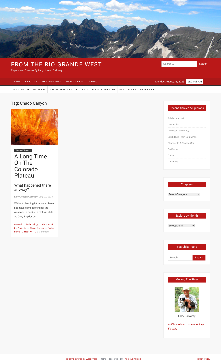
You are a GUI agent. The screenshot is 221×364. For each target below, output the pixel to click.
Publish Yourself (176, 118)
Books (132, 89)
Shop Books (147, 89)
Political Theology (103, 89)
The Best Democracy (178, 130)
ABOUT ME (31, 81)
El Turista (82, 89)
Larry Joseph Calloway (26, 196)
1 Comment (43, 231)
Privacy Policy (203, 359)
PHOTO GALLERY (51, 81)
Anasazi (18, 224)
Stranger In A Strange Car (181, 143)
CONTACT (93, 81)
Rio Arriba (39, 89)
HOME (16, 81)
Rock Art (28, 232)
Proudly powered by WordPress (81, 359)
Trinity (171, 155)
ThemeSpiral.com (132, 359)
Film (121, 89)
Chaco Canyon (37, 228)
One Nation (173, 124)
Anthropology (32, 224)
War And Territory (61, 89)
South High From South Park (182, 137)
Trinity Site (173, 161)
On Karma (173, 149)
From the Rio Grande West (56, 64)
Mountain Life (21, 89)
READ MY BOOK (74, 81)
